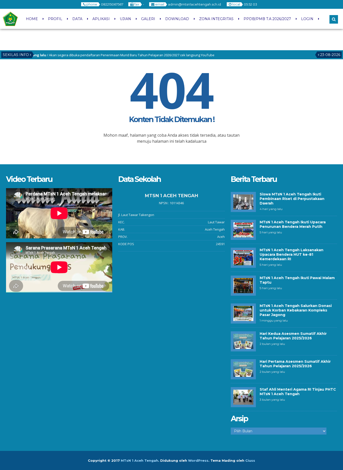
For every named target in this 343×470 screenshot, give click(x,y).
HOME (32, 19)
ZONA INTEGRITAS (216, 19)
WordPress (198, 460)
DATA (77, 19)
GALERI (148, 19)
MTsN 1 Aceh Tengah (139, 460)
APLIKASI (101, 19)
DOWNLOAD (177, 19)
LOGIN (307, 19)
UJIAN (125, 19)
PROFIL (55, 19)
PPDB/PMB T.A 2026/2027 (267, 19)
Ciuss (250, 460)
